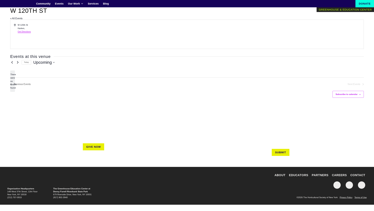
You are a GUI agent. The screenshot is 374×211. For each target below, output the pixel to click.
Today (26, 62)
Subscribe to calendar (346, 94)
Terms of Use (360, 197)
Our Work (74, 3)
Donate (365, 3)
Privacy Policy (346, 197)
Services (93, 3)
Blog (106, 3)
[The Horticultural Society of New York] (187, 178)
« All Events (16, 18)
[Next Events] (17, 62)
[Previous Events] (12, 62)
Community (43, 3)
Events (59, 3)
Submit (280, 152)
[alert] (12, 81)
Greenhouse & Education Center (345, 9)
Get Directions (24, 31)
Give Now (93, 146)
